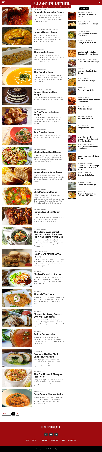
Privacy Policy (54, 440)
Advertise (45, 440)
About (28, 440)
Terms (63, 440)
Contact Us (35, 440)
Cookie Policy (72, 440)
